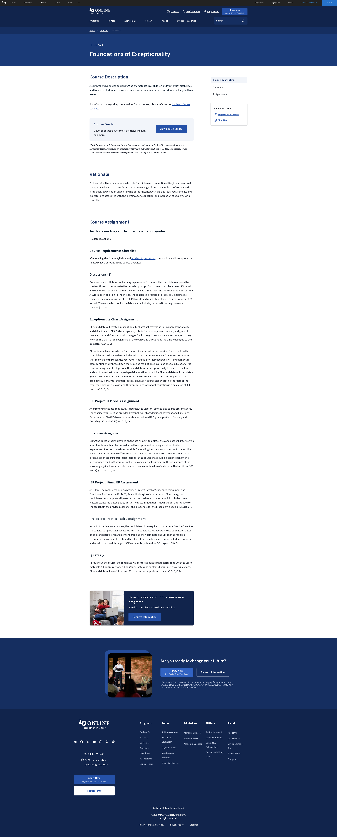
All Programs (146, 758)
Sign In (329, 3)
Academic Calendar (193, 744)
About (165, 21)
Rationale (218, 87)
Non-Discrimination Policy (151, 824)
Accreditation (234, 753)
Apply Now (276, 3)
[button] (234, 11)
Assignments (220, 94)
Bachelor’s (145, 732)
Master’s (144, 737)
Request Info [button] (94, 791)
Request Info (259, 3)
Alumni (57, 3)
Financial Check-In (170, 763)
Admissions (130, 21)
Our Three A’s (234, 738)
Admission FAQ (191, 738)
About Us (232, 733)
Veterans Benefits (214, 737)
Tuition (111, 21)
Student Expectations (143, 258)
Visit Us (290, 3)
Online (13, 3)
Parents (70, 3)
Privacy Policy (177, 824)
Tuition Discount (214, 732)
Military (148, 21)
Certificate (145, 753)
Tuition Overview (170, 732)
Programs (94, 21)
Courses (104, 30)
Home (92, 30)
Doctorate (145, 743)
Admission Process (192, 733)
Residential (28, 3)
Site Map (194, 824)
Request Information (228, 114)
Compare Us (233, 759)
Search (243, 21)
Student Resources (186, 21)
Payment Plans (169, 747)
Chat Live (175, 11)
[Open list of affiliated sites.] (79, 3)
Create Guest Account (309, 3)
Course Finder (146, 764)
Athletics (43, 3)
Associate (144, 748)
